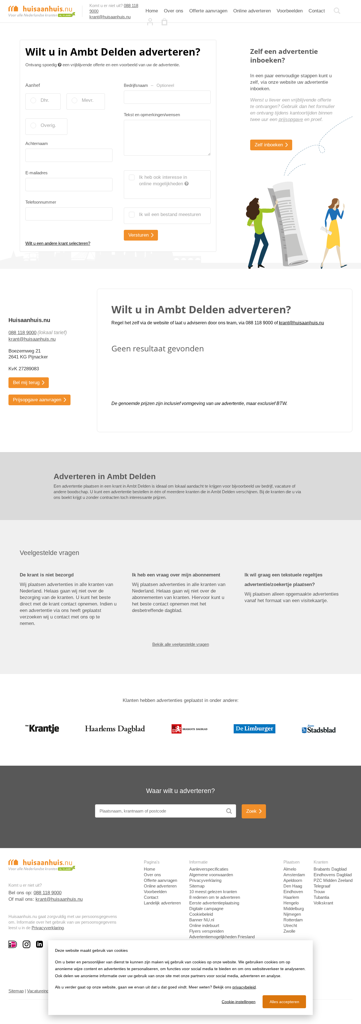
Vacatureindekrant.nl (46, 990)
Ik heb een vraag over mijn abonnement (176, 575)
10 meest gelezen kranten (213, 891)
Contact (317, 11)
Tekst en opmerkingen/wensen (152, 114)
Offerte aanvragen (208, 11)
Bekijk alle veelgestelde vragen (180, 644)
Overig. (48, 125)
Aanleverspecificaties (208, 869)
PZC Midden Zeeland (333, 880)
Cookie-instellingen (239, 1001)
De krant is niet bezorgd (47, 575)
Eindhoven (293, 891)
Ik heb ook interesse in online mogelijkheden (163, 180)
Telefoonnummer (40, 202)
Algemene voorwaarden (211, 874)
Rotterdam (293, 919)
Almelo (289, 869)
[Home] (41, 10)
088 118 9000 (22, 332)
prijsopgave (291, 119)
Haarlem (291, 897)
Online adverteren (252, 11)
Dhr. (45, 100)
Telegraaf (322, 886)
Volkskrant (323, 902)
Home (152, 11)
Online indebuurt (204, 925)
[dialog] (180, 977)
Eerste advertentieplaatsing (214, 902)
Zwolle (289, 931)
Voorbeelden (290, 11)
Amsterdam (294, 874)
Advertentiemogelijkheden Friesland (222, 936)
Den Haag (292, 886)
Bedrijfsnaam (149, 85)
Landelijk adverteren (162, 902)
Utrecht (290, 925)
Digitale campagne (206, 908)
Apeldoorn (292, 880)
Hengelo (291, 902)
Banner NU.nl (201, 919)
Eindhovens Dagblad (333, 874)
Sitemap (196, 886)
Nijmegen (292, 914)
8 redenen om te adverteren (214, 897)
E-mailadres (36, 172)
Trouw (319, 891)
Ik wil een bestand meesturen (170, 214)
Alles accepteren (284, 1001)
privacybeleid (244, 987)
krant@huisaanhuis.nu (110, 16)
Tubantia (321, 897)
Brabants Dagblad (330, 869)
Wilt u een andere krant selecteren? (57, 243)
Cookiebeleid (201, 914)
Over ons (173, 11)
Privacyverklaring (48, 927)
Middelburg (293, 908)
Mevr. (88, 100)
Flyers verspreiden (206, 931)
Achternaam (36, 143)
